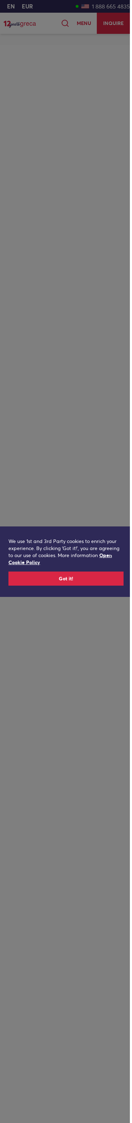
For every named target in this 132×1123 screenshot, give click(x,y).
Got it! (66, 578)
